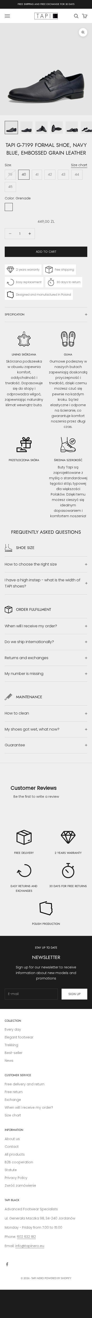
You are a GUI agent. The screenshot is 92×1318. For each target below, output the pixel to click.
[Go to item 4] (56, 127)
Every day (13, 1029)
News (9, 1060)
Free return (14, 1092)
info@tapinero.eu (29, 1246)
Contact (12, 1146)
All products (15, 1154)
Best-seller (13, 1052)
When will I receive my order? (29, 1107)
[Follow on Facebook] (7, 1264)
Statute (11, 1170)
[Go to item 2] (26, 127)
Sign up (74, 994)
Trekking (11, 1045)
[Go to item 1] (11, 127)
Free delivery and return (24, 1084)
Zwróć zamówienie (20, 1185)
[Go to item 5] (71, 127)
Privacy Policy (16, 1177)
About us (12, 1138)
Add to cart (46, 251)
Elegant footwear (19, 1037)
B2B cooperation (19, 1162)
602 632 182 (26, 1236)
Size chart (79, 165)
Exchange (13, 1099)
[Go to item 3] (41, 127)
